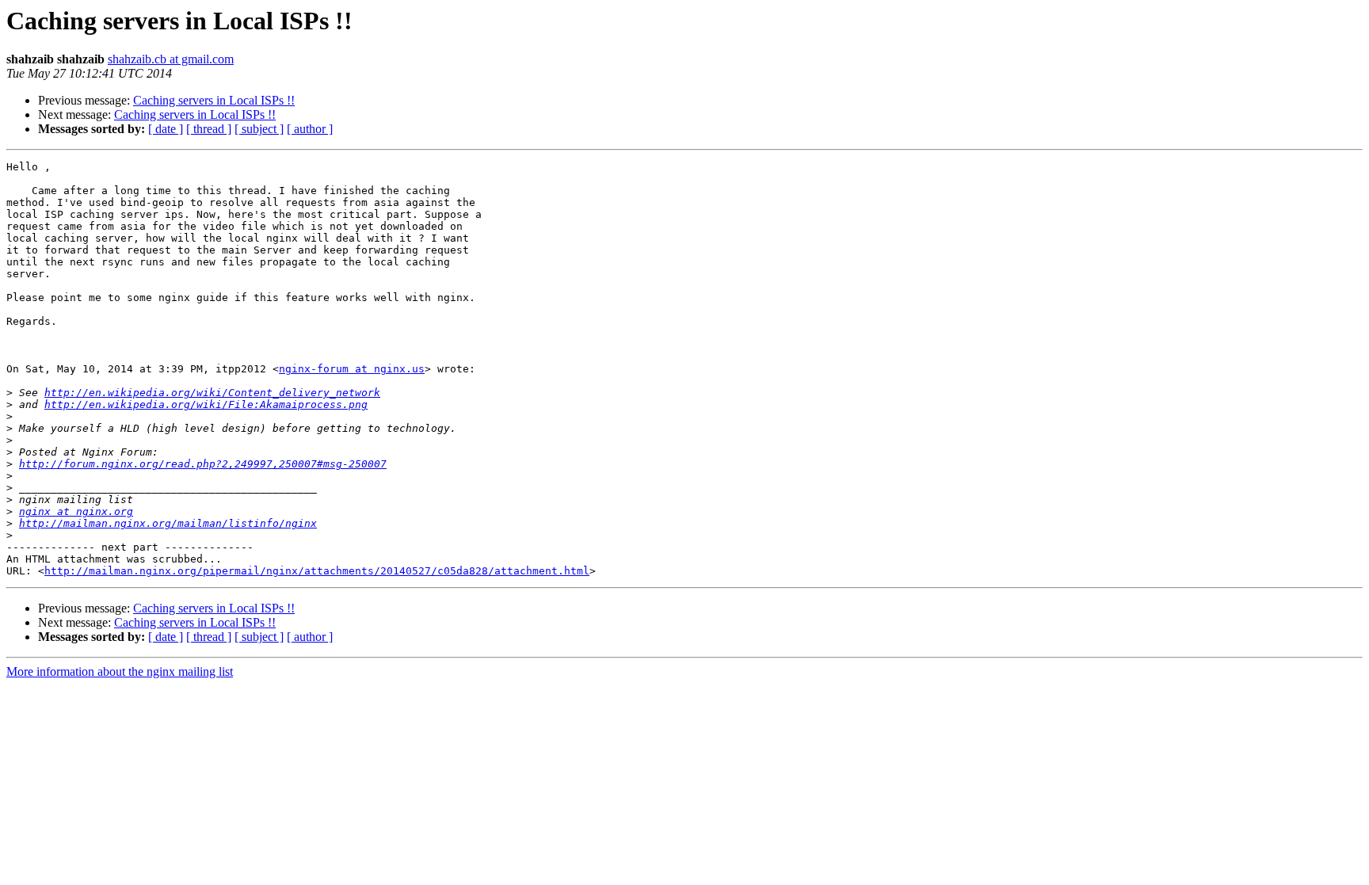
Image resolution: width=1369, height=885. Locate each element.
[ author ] (310, 128)
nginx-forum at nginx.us (352, 369)
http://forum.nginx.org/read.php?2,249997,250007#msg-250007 (203, 464)
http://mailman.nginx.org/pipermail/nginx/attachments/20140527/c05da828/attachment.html (316, 571)
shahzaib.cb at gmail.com (171, 59)
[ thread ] (208, 128)
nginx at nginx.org (76, 511)
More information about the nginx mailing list (119, 671)
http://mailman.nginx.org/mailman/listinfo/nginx (168, 523)
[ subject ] (259, 128)
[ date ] (165, 128)
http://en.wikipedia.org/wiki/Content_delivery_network (212, 393)
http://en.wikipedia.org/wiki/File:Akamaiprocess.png (206, 404)
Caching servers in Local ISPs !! (214, 100)
